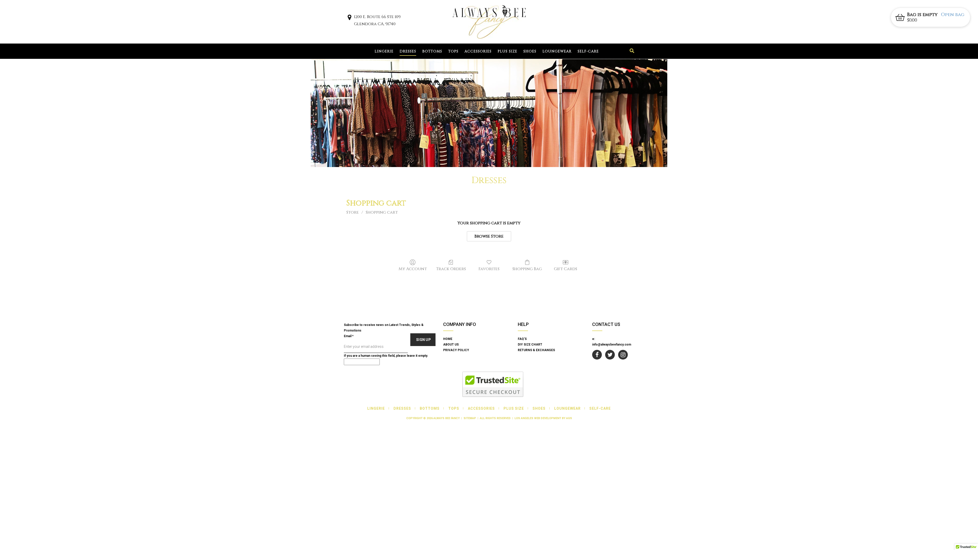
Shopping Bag (527, 268)
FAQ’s (522, 339)
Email (349, 336)
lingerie (384, 51)
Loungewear (557, 51)
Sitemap (470, 418)
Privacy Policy (456, 350)
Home (447, 339)
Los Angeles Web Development (537, 418)
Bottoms (432, 51)
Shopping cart (382, 212)
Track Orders (451, 268)
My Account (413, 268)
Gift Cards (565, 268)
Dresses (408, 51)
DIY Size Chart (530, 344)
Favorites (489, 268)
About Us (451, 344)
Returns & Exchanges (536, 350)
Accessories (478, 51)
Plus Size (507, 51)
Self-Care (588, 51)
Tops (453, 51)
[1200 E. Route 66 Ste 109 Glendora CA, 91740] (349, 18)
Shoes (529, 51)
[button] (930, 17)
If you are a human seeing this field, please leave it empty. (386, 356)
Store (352, 212)
